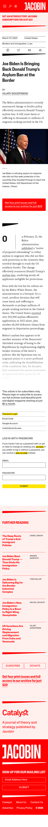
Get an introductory (15, 16)
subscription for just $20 (17, 20)
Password (8, 473)
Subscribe (13, 666)
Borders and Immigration (14, 44)
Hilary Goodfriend (15, 93)
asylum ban (8, 275)
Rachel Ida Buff (37, 603)
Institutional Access (11, 428)
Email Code (7, 419)
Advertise (7, 808)
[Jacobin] (35, 6)
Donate (35, 666)
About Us (21, 802)
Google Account (10, 424)
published (27, 248)
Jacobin (32, 16)
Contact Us (36, 802)
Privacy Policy (24, 808)
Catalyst (7, 802)
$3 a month (8, 404)
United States (31, 38)
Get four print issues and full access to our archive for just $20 (22, 681)
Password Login (10, 414)
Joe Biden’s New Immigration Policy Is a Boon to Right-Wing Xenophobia (12, 609)
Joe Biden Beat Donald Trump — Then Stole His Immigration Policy (12, 562)
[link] (15, 6)
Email (5, 461)
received (36, 313)
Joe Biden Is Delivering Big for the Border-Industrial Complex (12, 585)
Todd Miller (35, 579)
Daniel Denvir (36, 536)
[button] (4, 6)
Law (30, 44)
